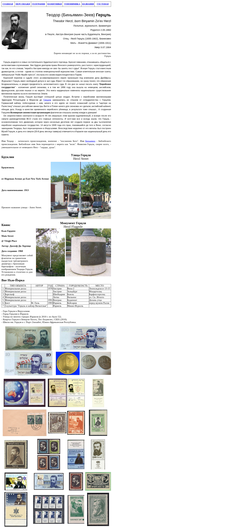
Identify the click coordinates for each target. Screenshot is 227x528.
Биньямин (90, 141)
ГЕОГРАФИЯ (38, 4)
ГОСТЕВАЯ (103, 4)
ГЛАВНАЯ (8, 4)
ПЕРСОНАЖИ (23, 4)
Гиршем (47, 100)
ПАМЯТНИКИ (54, 4)
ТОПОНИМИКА (72, 4)
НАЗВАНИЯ (88, 4)
